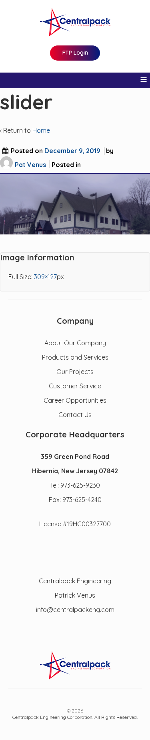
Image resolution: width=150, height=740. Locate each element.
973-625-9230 (80, 485)
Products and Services (75, 357)
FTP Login (75, 52)
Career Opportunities (75, 400)
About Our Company (75, 343)
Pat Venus (30, 164)
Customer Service (75, 386)
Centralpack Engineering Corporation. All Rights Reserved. (75, 717)
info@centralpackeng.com (75, 610)
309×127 (45, 277)
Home (41, 130)
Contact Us (75, 415)
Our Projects (75, 372)
